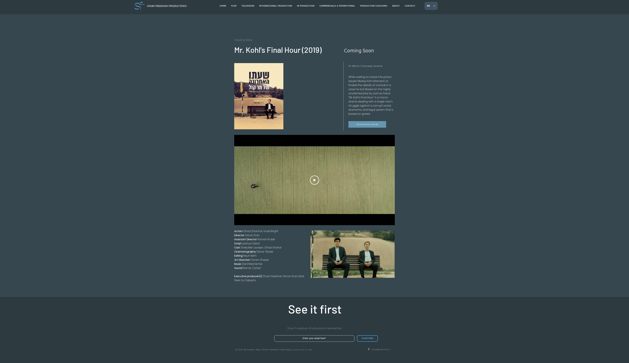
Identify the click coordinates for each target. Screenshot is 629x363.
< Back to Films (243, 40)
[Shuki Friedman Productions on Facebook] (369, 349)
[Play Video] (314, 180)
